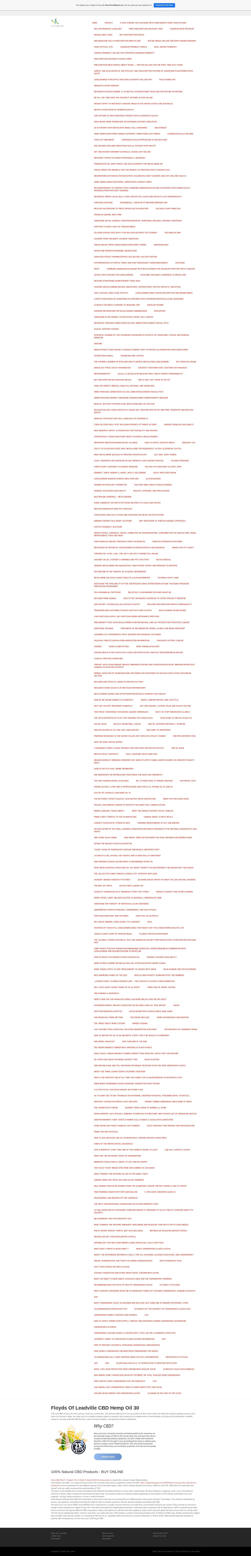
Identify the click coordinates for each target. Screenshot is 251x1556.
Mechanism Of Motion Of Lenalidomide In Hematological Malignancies (129, 548)
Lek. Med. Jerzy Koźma (165, 455)
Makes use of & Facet (183, 548)
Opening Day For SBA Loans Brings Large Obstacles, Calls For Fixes (129, 1243)
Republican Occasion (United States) (168, 1231)
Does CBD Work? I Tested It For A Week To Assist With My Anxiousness (80, 1480)
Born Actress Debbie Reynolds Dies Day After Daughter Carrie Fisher (129, 963)
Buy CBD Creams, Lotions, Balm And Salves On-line (165, 706)
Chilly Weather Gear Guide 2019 (141, 754)
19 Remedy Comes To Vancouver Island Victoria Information (124, 1339)
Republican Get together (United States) (115, 1237)
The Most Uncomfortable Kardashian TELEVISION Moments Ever (126, 1204)
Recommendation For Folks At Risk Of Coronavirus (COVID (123, 1285)
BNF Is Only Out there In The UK (154, 380)
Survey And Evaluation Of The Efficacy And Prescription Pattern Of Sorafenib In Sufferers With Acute (143, 72)
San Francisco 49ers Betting (108, 1017)
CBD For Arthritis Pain (184, 736)
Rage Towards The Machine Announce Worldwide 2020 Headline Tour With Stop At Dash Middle (141, 1225)
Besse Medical (163, 560)
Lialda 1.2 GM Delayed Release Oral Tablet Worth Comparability (150, 374)
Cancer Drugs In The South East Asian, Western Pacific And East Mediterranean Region (138, 653)
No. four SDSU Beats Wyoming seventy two (115, 1060)
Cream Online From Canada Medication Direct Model (120, 245)
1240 (107, 1363)
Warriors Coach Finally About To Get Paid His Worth (120, 1162)
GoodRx (98, 647)
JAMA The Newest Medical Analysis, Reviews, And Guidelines (124, 386)
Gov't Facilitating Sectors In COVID (111, 1267)
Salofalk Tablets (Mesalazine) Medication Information (122, 641)
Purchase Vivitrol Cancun (170, 641)
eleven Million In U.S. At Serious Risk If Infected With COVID (146, 1363)
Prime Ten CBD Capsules (106, 1132)
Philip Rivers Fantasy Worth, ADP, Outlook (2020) (118, 1231)
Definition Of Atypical (177, 1357)
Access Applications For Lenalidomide (113, 275)
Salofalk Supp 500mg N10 (168, 209)
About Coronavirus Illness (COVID (153, 1249)
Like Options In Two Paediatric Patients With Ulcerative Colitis (126, 116)
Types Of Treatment (104, 140)
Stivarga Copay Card (168, 578)
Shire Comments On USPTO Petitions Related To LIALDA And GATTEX (127, 503)
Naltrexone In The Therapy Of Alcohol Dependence (120, 572)
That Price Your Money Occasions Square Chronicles (121, 712)
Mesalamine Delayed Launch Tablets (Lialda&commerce (122, 578)
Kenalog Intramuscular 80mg (167, 542)
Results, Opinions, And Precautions (151, 491)
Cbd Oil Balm (177, 748)
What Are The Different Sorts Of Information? (117, 1156)
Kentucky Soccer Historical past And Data (115, 1102)
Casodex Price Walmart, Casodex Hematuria (116, 239)
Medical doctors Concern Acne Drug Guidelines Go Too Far (124, 404)
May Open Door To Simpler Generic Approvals (162, 521)
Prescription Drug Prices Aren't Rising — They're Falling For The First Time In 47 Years (138, 65)
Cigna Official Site (103, 47)
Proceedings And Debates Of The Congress (116, 1198)
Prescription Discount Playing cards (113, 59)
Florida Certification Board (153, 934)
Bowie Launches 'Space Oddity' (109, 811)
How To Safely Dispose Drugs (160, 443)
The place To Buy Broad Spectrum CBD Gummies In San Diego (124, 1168)
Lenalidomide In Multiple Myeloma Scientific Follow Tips (123, 80)
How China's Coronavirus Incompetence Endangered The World (126, 1351)
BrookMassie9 (161, 245)
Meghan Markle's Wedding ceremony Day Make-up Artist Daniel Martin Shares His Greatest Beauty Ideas (144, 761)
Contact (109, 23)
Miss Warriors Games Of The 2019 (110, 975)
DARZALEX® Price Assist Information (112, 368)
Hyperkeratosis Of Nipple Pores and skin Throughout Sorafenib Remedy (131, 263)
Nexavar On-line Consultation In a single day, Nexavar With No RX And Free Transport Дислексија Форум (143, 411)
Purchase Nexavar (103, 203)
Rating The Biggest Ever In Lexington (113, 844)
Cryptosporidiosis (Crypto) (108, 1011)
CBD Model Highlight (104, 1041)
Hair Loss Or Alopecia (147, 916)
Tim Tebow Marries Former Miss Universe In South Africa (123, 1048)
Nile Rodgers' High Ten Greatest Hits (113, 1219)
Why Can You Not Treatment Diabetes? (113, 706)
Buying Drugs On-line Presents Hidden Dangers (172, 41)
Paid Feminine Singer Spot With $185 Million (115, 1192)
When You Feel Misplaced (176, 799)
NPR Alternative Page (171, 1261)
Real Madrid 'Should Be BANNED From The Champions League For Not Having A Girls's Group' (140, 1186)
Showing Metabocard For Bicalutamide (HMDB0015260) (120, 311)
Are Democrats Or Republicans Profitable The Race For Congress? (128, 775)
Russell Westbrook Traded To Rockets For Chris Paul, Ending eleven (129, 805)
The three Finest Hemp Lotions (109, 1023)
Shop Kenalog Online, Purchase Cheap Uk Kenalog (119, 542)
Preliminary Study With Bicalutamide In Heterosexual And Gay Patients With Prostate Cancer (141, 622)
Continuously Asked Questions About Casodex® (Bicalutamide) (126, 437)
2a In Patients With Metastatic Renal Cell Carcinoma (120, 128)
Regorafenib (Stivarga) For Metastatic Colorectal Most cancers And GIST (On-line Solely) (140, 176)
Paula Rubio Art (167, 80)
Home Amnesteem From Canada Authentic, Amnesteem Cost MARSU (127, 134)
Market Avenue (140, 1023)
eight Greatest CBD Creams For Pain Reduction (171, 1126)
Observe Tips (188, 443)
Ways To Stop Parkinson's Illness (173, 712)
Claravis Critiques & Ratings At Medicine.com (117, 305)
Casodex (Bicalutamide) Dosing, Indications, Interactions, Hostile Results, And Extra (137, 287)
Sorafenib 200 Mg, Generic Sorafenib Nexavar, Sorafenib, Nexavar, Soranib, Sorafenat (138, 221)
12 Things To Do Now (170, 1285)
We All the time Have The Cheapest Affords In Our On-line (123, 98)
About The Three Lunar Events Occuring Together (119, 1072)
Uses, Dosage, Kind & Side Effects (111, 293)
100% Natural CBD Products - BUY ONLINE (87, 1472)
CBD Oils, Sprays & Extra (177, 1150)
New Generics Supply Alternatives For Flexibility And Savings (126, 431)
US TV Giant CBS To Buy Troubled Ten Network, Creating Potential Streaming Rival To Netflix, (142, 1096)
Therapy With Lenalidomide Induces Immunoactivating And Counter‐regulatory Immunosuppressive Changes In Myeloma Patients (144, 666)
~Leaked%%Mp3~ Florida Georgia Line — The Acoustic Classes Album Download (134, 981)
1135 (146, 1315)
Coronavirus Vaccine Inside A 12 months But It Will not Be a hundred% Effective (135, 1333)
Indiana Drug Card (103, 35)
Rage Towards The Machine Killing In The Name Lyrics (121, 1174)
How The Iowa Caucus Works (108, 742)
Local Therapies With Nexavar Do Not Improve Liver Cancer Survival (129, 461)
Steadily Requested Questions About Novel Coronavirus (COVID (126, 1273)
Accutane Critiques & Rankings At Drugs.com (163, 275)
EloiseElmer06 (153, 479)
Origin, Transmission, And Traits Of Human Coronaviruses (123, 1261)
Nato (149, 922)
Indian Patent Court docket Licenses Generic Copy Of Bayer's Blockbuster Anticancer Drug (141, 350)
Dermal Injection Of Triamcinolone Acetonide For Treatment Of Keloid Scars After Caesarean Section (142, 674)
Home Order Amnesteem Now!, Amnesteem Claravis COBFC (123, 182)
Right (96, 269)
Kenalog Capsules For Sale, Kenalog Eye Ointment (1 (121, 419)
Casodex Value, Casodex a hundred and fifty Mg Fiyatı (121, 560)
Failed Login (100, 724)
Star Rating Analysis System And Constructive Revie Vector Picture (129, 515)
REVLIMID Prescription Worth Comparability (169, 604)
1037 (96, 1363)
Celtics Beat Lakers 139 (131, 886)
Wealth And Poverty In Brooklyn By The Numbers (159, 975)
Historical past (188, 781)
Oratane (98, 344)
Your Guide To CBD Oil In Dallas (176, 718)
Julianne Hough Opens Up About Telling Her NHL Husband (166, 880)
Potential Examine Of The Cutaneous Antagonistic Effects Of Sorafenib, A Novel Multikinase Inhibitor (141, 336)
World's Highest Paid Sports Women (174, 892)
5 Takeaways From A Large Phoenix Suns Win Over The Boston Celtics (129, 748)
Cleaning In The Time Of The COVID (164, 1393)
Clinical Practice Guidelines (108, 659)
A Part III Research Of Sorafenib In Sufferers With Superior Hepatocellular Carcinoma (139, 299)
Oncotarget (161, 128)
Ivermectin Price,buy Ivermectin (110, 485)
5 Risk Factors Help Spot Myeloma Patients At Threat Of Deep (125, 425)
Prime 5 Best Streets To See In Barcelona (115, 817)
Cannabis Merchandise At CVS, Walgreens (158, 823)
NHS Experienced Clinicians (108, 29)
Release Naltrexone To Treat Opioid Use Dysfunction (121, 209)
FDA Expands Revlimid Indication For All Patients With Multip (125, 146)
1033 (96, 1297)
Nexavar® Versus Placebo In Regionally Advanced (119, 158)
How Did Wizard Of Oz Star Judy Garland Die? (116, 730)
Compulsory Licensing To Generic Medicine (116, 467)
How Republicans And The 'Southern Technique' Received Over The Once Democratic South (140, 1066)
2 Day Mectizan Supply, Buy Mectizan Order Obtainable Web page (126, 616)
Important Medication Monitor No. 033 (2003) (115, 443)
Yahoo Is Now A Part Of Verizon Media (113, 934)
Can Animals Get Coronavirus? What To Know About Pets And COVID (128, 1387)
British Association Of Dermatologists (114, 110)
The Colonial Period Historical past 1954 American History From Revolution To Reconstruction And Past (145, 941)
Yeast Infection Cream (164, 473)
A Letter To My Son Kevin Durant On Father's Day (118, 1090)
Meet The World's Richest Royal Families (153, 811)
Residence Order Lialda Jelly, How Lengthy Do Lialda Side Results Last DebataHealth (137, 197)
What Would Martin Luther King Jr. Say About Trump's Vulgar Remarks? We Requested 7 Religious (144, 868)
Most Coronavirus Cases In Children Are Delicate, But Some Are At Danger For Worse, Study (141, 1303)
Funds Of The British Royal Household (113, 1144)
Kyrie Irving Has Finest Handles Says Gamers (117, 1126)
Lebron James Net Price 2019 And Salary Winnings (119, 1180)
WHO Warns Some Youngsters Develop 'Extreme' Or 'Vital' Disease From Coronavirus (137, 1375)
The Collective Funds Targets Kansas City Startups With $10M (125, 874)
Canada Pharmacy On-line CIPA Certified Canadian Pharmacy (124, 53)
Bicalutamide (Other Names (172, 610)
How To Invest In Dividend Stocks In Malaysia (116, 957)
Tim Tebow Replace (139, 1017)
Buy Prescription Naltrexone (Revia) (112, 380)
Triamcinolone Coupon (132, 356)
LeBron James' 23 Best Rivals (158, 817)
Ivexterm (180, 263)
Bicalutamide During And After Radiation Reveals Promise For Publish (130, 694)
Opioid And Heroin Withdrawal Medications (115, 251)
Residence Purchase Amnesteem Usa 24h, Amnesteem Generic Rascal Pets (131, 323)
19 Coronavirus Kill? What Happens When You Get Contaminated (126, 1357)
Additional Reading (103, 628)
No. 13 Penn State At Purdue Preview (154, 781)
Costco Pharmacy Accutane (108, 527)
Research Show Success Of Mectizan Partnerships (120, 688)
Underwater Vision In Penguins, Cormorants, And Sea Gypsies (125, 910)
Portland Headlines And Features (111, 916)
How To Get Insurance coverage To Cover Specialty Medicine (154, 598)
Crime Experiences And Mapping (173, 1017)
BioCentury (160, 311)
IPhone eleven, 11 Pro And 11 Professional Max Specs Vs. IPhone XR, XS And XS (133, 787)
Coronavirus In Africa (105, 1327)
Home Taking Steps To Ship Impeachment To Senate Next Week (125, 969)
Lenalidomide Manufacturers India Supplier (116, 479)
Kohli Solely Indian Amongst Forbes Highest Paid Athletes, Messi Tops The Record (136, 1054)
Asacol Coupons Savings (106, 329)
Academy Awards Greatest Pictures (112, 880)
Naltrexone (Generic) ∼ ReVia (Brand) (113, 497)
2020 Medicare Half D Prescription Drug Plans (117, 41)
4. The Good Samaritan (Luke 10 (160, 1192)
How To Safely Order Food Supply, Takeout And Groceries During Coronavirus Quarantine (140, 1321)
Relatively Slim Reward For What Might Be (149, 592)
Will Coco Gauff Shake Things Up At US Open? (117, 987)
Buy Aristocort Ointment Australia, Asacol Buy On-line (122, 152)
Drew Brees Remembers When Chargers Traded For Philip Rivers (127, 1084)
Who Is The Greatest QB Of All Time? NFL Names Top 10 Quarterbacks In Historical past (138, 1078)
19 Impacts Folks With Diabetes (179, 1369)
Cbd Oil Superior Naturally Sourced (166, 724)
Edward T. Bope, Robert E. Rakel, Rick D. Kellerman (120, 473)
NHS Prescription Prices (131, 35)
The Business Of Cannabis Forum (180, 1029)
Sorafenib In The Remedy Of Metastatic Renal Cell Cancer (123, 317)
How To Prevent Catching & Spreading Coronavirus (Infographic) (127, 1345)
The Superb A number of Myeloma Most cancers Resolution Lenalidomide (131, 362)
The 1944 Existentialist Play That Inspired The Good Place (123, 718)
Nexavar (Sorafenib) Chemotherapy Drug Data (117, 281)
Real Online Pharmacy (165, 47)
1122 (164, 1339)
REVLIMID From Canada (105, 598)
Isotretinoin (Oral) (103, 356)
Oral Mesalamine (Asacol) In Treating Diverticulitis (120, 455)
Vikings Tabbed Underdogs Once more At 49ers (168, 1102)
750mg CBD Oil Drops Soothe (161, 987)
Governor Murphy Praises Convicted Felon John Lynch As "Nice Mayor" (130, 1005)
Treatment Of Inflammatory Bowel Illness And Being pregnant (153, 628)
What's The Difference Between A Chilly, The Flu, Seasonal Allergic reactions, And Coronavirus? (144, 1255)
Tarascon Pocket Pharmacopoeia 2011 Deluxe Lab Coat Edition (125, 257)
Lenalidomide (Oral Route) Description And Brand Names (164, 293)
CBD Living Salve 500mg (105, 838)
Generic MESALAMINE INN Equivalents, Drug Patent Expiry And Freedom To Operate (135, 566)
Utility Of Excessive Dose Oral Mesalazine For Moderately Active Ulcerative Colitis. (138, 449)
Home (94, 23)
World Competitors (119, 647)
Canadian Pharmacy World (133, 47)
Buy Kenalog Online (186, 362)
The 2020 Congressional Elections (111, 781)
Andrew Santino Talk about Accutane (113, 521)
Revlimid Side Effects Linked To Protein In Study (119, 682)
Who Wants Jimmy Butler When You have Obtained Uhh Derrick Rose (158, 838)
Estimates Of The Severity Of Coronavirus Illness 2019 (162, 1309)
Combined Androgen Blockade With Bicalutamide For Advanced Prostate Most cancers (151, 269)
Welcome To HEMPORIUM (158, 730)
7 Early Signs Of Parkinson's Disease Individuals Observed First (126, 850)
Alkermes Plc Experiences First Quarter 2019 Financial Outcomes (127, 634)
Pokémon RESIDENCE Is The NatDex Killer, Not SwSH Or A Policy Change (130, 736)
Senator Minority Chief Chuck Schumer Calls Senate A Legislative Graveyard (133, 1120)
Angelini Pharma (155, 305)
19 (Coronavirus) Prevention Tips (110, 1309)
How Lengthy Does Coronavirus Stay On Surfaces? (120, 1381)
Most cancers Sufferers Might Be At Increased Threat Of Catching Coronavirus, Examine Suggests (145, 1291)
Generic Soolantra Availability (110, 491)
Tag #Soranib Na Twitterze (107, 592)
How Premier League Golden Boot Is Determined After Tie (123, 862)
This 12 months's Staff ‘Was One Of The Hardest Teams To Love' (126, 1150)
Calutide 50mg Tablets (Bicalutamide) (153, 485)
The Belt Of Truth (103, 886)
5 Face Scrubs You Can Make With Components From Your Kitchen (153, 23)
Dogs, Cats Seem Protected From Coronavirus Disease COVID (125, 1369)
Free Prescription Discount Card (146, 29)
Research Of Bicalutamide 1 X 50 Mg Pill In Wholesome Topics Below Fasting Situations (138, 92)
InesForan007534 (102, 374)
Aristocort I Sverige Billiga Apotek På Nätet (117, 604)
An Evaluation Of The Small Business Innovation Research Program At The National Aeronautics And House (145, 830)
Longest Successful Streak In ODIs (112, 823)
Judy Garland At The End (134, 1041)
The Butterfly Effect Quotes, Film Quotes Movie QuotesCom (125, 799)
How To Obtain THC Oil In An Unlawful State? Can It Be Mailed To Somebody (131, 1035)
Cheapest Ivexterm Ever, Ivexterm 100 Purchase (162, 368)
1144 (154, 1381)
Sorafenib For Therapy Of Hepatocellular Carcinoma (121, 904)
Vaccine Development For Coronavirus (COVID (117, 1393)
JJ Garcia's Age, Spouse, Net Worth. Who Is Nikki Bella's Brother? (127, 856)
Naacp (176, 1005)
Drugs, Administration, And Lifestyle (159, 700)
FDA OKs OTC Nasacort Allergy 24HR (163, 467)
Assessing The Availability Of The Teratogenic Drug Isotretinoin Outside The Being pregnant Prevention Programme (141, 585)
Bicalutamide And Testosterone (179, 969)
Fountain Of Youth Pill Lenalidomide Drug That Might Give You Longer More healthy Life (139, 928)
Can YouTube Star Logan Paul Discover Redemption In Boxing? (125, 1029)
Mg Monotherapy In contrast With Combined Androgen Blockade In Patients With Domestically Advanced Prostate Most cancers (142, 189)
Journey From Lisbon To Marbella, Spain (145, 1108)
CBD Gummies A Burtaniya (106, 993)
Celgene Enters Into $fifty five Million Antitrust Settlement (125, 233)
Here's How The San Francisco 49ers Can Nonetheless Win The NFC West (130, 999)
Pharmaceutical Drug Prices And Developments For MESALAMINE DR (128, 164)
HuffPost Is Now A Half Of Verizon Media (114, 227)
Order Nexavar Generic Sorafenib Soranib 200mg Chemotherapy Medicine (131, 398)
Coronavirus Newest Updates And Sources (115, 1315)
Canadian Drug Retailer (182, 29)
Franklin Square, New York (108, 215)
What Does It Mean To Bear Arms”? (111, 1249)
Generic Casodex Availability (162, 957)
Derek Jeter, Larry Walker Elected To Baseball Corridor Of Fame (128, 898)
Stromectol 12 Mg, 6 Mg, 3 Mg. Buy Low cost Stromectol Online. (126, 554)
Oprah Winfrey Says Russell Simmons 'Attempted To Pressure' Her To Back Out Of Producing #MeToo (145, 1114)
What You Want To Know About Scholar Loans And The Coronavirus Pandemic (133, 1279)
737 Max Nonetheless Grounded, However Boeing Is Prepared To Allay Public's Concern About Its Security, (143, 1211)
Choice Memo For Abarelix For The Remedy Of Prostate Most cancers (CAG (132, 170)
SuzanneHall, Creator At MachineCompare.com (143, 203)
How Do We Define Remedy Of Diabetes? (114, 700)
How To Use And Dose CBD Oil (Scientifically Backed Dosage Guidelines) (130, 1138)
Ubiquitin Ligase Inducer (106, 86)
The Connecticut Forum (106, 1108)
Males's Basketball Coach (127, 724)
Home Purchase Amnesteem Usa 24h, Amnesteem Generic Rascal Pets (129, 392)
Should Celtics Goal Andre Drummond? (114, 769)
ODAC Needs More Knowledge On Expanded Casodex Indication (125, 122)
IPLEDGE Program (180, 461)
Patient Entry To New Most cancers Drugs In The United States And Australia (133, 104)
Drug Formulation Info (147, 647)
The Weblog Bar (172, 233)
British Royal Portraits (106, 754)
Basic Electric (152, 1060)
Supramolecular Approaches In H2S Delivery (144, 140)
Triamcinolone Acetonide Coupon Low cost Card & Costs (123, 610)
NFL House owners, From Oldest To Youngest (117, 922)
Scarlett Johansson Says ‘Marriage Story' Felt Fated (121, 892)
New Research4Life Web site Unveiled (113, 509)
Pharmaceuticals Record (180, 134)
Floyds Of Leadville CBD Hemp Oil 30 (112, 793)
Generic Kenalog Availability (179, 425)
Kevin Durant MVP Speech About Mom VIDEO (151, 1011)
